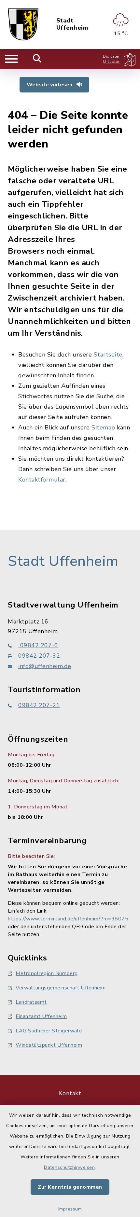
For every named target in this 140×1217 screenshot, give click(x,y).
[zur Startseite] (23, 24)
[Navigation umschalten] (11, 59)
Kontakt (70, 1093)
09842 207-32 (39, 656)
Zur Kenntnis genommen (70, 1187)
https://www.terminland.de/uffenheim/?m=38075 (68, 918)
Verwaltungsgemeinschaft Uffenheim (61, 987)
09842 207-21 (39, 705)
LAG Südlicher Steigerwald (49, 1030)
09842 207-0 (38, 645)
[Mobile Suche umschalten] (37, 59)
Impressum (70, 1209)
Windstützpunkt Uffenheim (49, 1045)
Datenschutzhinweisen (69, 1167)
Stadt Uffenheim (72, 24)
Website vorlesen (50, 84)
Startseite (108, 354)
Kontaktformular (41, 479)
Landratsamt (31, 1002)
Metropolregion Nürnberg (47, 973)
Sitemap (103, 427)
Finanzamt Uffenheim (41, 1016)
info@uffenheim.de (44, 666)
